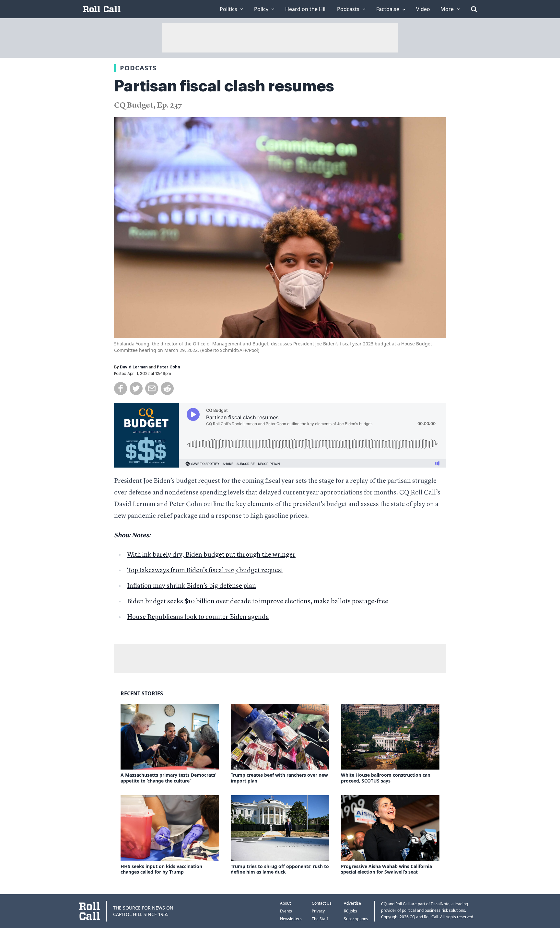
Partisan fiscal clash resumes (224, 86)
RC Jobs (350, 911)
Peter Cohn (168, 367)
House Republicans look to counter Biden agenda (198, 617)
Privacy (318, 911)
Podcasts (138, 68)
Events (286, 911)
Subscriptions (356, 919)
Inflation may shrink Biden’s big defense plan (191, 586)
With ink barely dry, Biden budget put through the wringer (211, 555)
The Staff (320, 919)
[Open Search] (474, 9)
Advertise (352, 903)
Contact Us (322, 903)
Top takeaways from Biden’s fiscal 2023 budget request (205, 570)
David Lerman (134, 367)
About (285, 903)
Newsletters (291, 919)
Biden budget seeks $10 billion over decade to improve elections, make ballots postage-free (257, 601)
